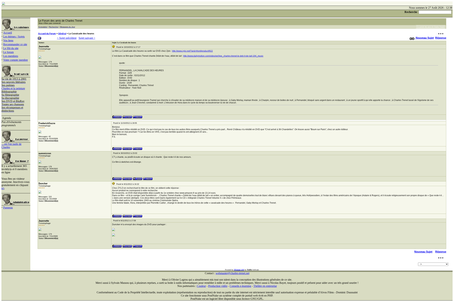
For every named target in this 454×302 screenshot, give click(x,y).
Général (62, 33)
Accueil (7, 32)
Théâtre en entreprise (265, 285)
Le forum (8, 52)
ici (2, 188)
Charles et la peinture (13, 88)
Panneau (8, 207)
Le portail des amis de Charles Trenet (430, 27)
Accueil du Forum (47, 33)
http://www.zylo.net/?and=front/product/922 (192, 51)
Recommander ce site (15, 44)
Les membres (10, 56)
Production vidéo (217, 285)
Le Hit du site (10, 48)
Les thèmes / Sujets (14, 36)
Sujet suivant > (87, 37)
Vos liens (8, 40)
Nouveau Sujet (425, 37)
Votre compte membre (15, 59)
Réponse (440, 37)
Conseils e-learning (240, 285)
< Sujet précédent (66, 37)
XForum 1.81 (239, 270)
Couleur (201, 285)
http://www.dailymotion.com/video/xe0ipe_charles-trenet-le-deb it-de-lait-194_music (223, 56)
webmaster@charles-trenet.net (232, 273)
